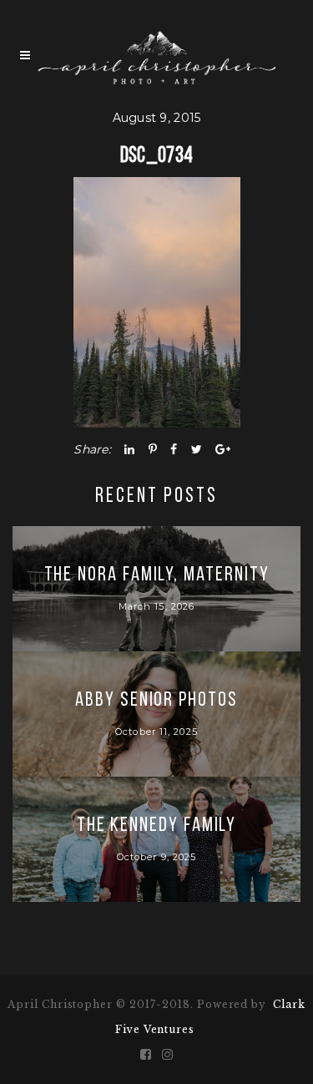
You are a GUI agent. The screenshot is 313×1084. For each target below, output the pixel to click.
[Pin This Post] (153, 449)
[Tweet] (196, 449)
